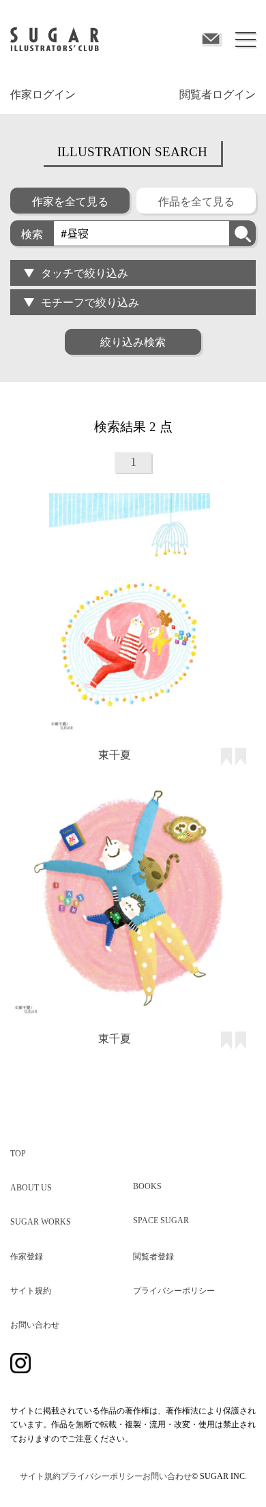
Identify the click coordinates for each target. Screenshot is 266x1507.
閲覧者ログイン (217, 94)
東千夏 (114, 754)
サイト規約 (30, 1291)
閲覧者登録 (153, 1256)
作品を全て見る (196, 201)
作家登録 (26, 1256)
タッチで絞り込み (84, 272)
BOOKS (147, 1186)
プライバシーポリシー (174, 1291)
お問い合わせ (34, 1325)
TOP (18, 1153)
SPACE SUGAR (161, 1220)
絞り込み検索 (133, 341)
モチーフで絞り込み (90, 302)
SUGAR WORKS (40, 1222)
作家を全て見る (70, 201)
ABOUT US (31, 1188)
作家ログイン (43, 94)
